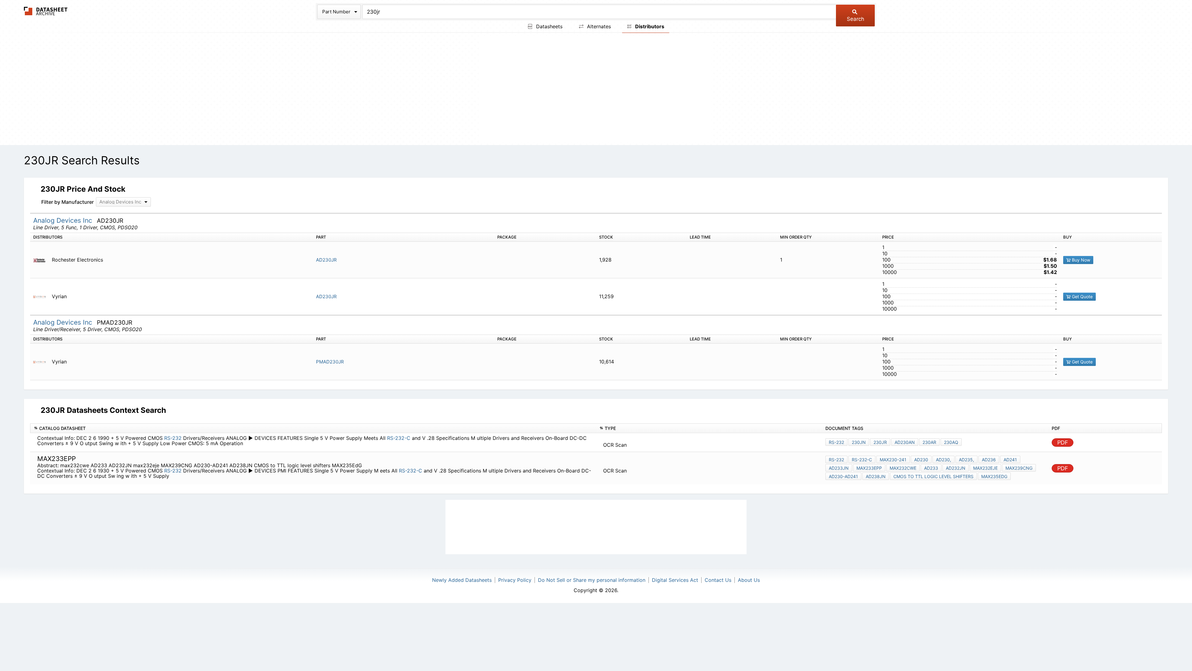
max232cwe (903, 468)
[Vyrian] (41, 296)
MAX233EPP (869, 468)
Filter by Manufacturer (67, 202)
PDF (1062, 442)
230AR (929, 442)
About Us (749, 580)
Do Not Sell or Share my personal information (591, 580)
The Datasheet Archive (46, 11)
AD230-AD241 (843, 476)
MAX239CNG (1018, 468)
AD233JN (839, 468)
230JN (859, 442)
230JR (880, 442)
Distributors (649, 26)
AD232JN (955, 468)
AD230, (943, 459)
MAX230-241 (893, 459)
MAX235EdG (994, 476)
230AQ (951, 442)
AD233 (931, 468)
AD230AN (905, 442)
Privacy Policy (514, 580)
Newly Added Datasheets (462, 580)
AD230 (921, 459)
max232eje (985, 468)
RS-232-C (398, 438)
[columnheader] (313, 428)
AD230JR (326, 260)
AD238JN (876, 476)
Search (855, 19)
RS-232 (173, 438)
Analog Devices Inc (63, 220)
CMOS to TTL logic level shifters (933, 476)
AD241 (1010, 459)
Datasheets (548, 26)
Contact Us (718, 580)
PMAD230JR (330, 362)
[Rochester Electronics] (41, 259)
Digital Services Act (675, 580)
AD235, (966, 459)
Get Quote (1082, 296)
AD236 (989, 459)
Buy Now (1080, 259)
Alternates (598, 26)
